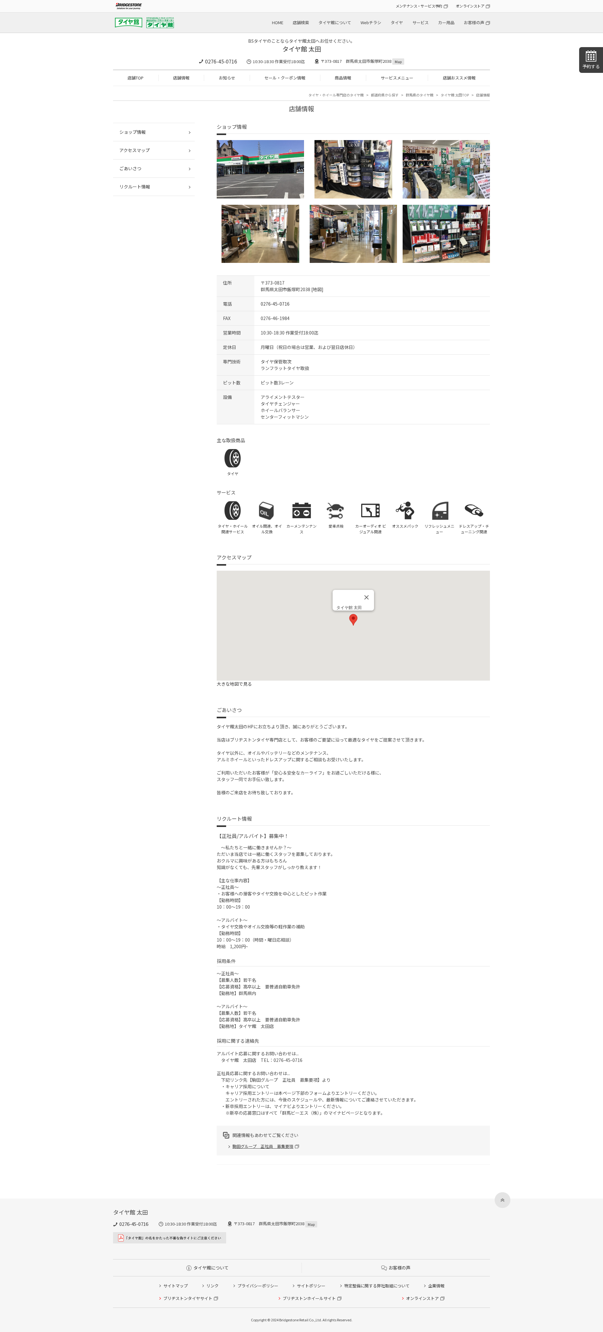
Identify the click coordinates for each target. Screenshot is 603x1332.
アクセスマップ (134, 150)
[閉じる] (366, 597)
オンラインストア (470, 5)
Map (398, 61)
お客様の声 (474, 22)
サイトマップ (175, 1286)
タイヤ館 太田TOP (455, 94)
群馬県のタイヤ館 (419, 94)
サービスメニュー (397, 78)
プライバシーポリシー (257, 1286)
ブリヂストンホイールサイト (309, 1298)
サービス (420, 22)
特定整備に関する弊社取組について (377, 1286)
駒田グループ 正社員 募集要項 (262, 1146)
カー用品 (446, 22)
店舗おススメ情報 (459, 78)
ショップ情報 (132, 132)
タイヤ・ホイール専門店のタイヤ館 (336, 94)
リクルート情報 (134, 186)
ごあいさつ (130, 168)
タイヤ (397, 22)
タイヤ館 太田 (301, 48)
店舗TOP (136, 78)
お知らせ (227, 78)
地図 (317, 289)
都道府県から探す (385, 94)
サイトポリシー (311, 1286)
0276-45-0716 (221, 61)
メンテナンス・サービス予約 (419, 5)
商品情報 (343, 78)
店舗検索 (301, 22)
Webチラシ (371, 22)
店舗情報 (181, 78)
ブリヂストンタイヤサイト (187, 1298)
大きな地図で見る (234, 684)
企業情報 (436, 1286)
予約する (591, 66)
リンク (212, 1286)
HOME (277, 22)
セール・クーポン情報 (284, 78)
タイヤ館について (334, 22)
